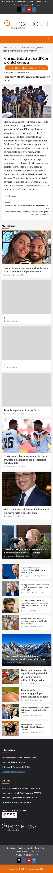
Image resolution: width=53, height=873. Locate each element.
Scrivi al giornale (18, 1)
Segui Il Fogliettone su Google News (26, 67)
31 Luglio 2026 (19, 413)
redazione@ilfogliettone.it (13, 771)
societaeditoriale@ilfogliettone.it (16, 802)
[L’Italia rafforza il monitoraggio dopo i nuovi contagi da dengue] (10, 694)
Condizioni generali (43, 1)
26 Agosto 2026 (37, 732)
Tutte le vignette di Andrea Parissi (22, 410)
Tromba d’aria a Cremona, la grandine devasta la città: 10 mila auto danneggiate (34, 621)
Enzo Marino (27, 592)
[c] (26, 297)
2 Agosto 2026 (12, 321)
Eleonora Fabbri (10, 556)
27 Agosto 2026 (37, 715)
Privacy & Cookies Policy (31, 5)
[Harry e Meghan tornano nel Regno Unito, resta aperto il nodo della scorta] (10, 711)
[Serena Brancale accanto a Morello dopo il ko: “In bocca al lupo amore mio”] (26, 247)
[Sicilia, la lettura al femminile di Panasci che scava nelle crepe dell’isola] (26, 489)
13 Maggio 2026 (20, 516)
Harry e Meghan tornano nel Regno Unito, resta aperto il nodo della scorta (35, 710)
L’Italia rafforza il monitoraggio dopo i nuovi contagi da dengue (34, 693)
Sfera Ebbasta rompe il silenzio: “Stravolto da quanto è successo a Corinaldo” (27, 211)
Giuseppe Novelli (28, 576)
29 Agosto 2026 (41, 576)
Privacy (16, 5)
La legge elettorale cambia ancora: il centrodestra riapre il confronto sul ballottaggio (35, 587)
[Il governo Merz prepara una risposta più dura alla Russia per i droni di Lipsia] (10, 571)
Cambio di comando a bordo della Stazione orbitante (26, 203)
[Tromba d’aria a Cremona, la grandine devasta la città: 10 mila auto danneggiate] (10, 622)
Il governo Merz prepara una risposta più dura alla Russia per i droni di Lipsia (34, 570)
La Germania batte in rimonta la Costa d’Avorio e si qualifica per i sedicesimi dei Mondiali (25, 460)
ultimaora (12, 196)
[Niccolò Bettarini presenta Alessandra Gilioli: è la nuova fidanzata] (10, 728)
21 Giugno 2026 (20, 466)
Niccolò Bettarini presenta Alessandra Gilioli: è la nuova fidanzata (32, 727)
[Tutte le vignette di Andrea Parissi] (26, 390)
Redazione (6, 1)
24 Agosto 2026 (19, 275)
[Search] (48, 39)
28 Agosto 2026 (23, 556)
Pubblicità (30, 1)
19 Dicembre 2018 (22, 73)
